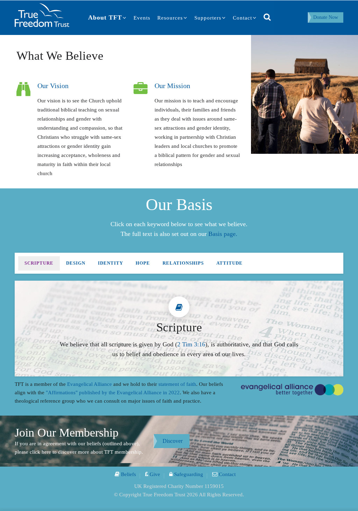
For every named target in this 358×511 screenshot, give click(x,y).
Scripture (38, 263)
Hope (143, 263)
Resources (170, 18)
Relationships (183, 263)
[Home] (42, 14)
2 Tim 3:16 (191, 344)
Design (75, 263)
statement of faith (177, 384)
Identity (110, 263)
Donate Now (325, 17)
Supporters (207, 18)
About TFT (105, 17)
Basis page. (222, 233)
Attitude (229, 263)
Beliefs (128, 474)
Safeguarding (188, 474)
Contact (242, 18)
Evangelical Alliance (89, 384)
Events (142, 18)
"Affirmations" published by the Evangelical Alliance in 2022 (113, 392)
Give (154, 474)
